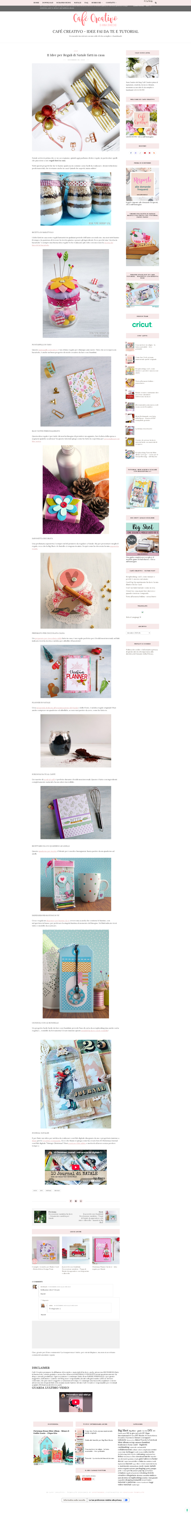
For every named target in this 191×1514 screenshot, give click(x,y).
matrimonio (124, 1466)
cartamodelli (141, 1447)
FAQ (86, 3)
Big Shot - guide (135, 1431)
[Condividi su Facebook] (71, 1201)
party (148, 1468)
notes (120, 1468)
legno (134, 1464)
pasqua (153, 1468)
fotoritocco (128, 1457)
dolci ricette (131, 1454)
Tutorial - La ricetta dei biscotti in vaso (99, 1458)
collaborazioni (125, 1449)
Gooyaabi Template (133, 1492)
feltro (120, 1456)
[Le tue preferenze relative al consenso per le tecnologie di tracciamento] (187, 1510)
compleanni (146, 1450)
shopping (129, 1480)
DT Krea (132, 1436)
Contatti (110, 3)
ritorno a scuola (143, 1475)
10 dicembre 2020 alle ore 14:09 (66, 1305)
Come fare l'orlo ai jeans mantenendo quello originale (146, 358)
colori (140, 1450)
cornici (153, 1450)
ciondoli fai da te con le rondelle (94, 1030)
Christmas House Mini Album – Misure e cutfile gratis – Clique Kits (51, 1432)
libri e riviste (141, 1464)
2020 (76, 51)
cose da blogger (128, 1452)
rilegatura (131, 1475)
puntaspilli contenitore (48, 350)
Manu (34, 1141)
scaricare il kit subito (77, 1143)
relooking (143, 1473)
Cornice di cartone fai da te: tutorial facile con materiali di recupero (146, 442)
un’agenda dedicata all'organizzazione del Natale (57, 708)
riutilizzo (152, 1475)
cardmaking (123, 1447)
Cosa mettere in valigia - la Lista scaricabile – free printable (145, 347)
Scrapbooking (63, 3)
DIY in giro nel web (134, 1433)
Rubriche (96, 3)
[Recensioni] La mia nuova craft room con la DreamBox (146, 406)
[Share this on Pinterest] (76, 1201)
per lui (129, 1471)
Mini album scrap (126, 1442)
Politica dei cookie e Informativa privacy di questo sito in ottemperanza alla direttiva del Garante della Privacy (142, 652)
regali (57, 1190)
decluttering (122, 1454)
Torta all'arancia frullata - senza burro (141, 597)
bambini (146, 1442)
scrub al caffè (49, 779)
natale (48, 1190)
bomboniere (123, 1445)
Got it (149, 6)
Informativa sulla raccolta (74, 1500)
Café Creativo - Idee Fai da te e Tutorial (95, 31)
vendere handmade (142, 1482)
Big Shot (123, 1430)
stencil (144, 1480)
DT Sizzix (139, 1435)
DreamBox (121, 1438)
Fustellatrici (130, 1438)
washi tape (135, 1485)
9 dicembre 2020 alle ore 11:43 (59, 1287)
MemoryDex (131, 1440)
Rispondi (43, 1294)
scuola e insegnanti (150, 1478)
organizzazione (129, 1468)
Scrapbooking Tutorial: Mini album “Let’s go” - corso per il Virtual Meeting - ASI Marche (146, 455)
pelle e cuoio (122, 1471)
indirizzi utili (151, 1461)
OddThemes (98, 1492)
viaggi (151, 1482)
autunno (138, 1442)
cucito (151, 1452)
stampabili (137, 1480)
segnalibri (121, 1480)
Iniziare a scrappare (143, 1438)
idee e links (138, 1461)
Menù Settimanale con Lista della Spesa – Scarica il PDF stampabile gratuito (145, 418)
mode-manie (144, 1466)
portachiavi (149, 1471)
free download (138, 1456)
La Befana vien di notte (143, 429)
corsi (119, 1452)
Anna (51, 1305)
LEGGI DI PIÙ (139, 90)
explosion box (150, 1454)
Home (36, 3)
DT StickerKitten (151, 1436)
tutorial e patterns (127, 1482)
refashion (122, 1473)
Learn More (138, 6)
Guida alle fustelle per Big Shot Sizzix (99, 1440)
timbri (149, 1480)
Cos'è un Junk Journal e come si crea (140, 588)
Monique (44, 1287)
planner (135, 1471)
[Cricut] (142, 326)
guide (141, 1459)
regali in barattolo (132, 1473)
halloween (148, 1459)
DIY (41, 1190)
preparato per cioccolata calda (48, 638)
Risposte (45, 1300)
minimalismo (134, 1466)
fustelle (147, 1456)
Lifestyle (122, 1440)
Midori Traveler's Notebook (146, 1440)
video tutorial (124, 1484)
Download (47, 3)
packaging (141, 1468)
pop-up (141, 1471)
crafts (145, 1452)
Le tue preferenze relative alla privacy (105, 1500)
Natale (77, 3)
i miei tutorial (129, 1461)
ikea (145, 1461)
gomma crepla (133, 1459)
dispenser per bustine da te (58, 920)
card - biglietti (140, 1444)
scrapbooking (135, 1477)
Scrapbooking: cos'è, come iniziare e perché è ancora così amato (146, 371)
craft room (139, 1452)
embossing (140, 1454)
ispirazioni (121, 1464)
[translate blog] (142, 612)
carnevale (133, 1447)
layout (129, 1463)
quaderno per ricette (48, 851)
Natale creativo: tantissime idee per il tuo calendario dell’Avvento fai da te (147, 395)
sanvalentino (123, 1478)
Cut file (144, 1431)
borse (130, 1445)
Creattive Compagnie (51, 1141)
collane (134, 1450)
